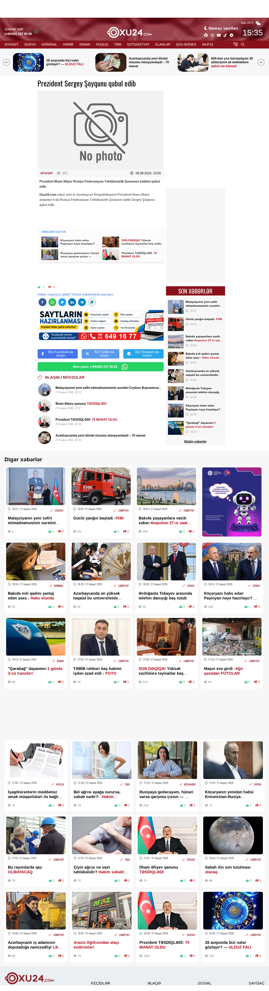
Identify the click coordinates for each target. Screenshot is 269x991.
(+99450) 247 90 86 (18, 34)
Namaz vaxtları (223, 28)
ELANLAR (162, 44)
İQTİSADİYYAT (138, 44)
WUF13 (207, 44)
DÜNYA (30, 44)
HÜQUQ (102, 44)
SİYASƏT (12, 44)
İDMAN (84, 44)
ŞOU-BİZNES (186, 44)
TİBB (117, 44)
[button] (261, 62)
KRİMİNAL (49, 44)
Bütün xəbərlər (195, 441)
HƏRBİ (68, 44)
